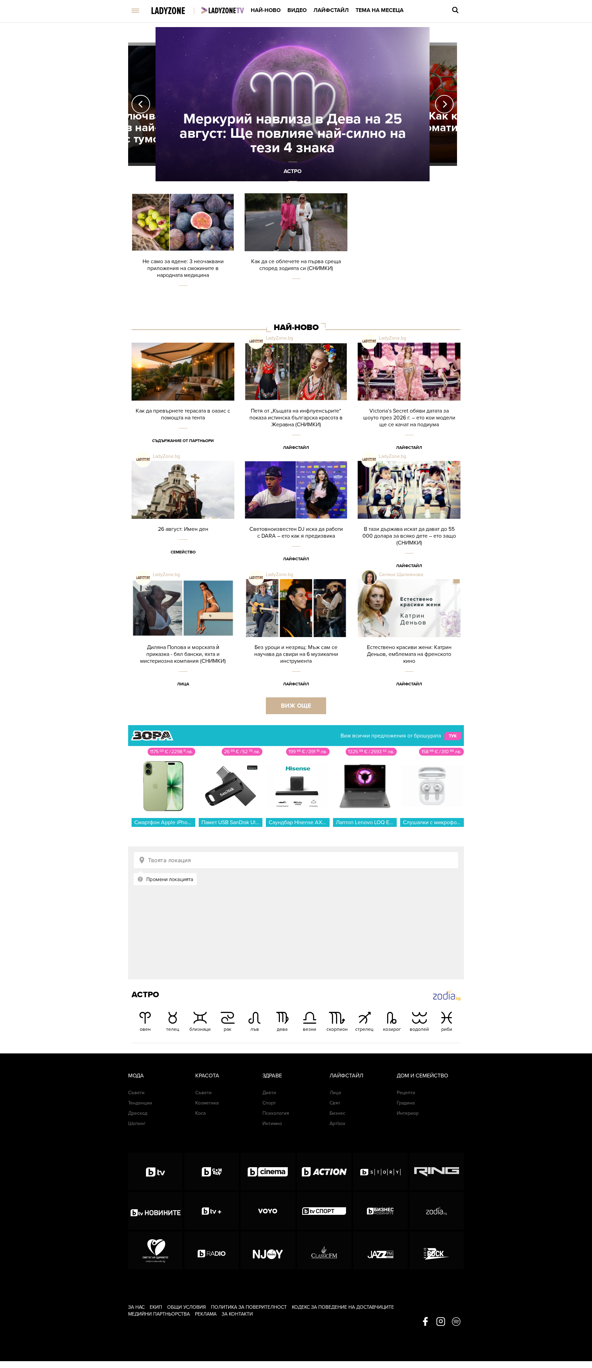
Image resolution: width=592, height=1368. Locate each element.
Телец (172, 1029)
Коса (200, 1113)
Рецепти (406, 1093)
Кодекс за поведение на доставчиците (343, 1307)
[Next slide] (444, 104)
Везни (309, 1029)
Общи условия (186, 1307)
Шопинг (137, 1123)
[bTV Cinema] (268, 1171)
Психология (275, 1113)
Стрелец (364, 1029)
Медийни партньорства (159, 1314)
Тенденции (140, 1103)
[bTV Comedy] (211, 1171)
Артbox (337, 1123)
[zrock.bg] (436, 1250)
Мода (136, 1075)
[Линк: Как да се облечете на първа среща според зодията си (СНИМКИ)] (296, 252)
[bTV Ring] (436, 1171)
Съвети (136, 1093)
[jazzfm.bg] (380, 1250)
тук (453, 736)
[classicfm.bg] (324, 1250)
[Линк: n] (293, 104)
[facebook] (425, 1322)
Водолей (419, 1029)
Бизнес (337, 1113)
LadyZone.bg (279, 338)
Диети (269, 1093)
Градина (406, 1103)
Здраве (272, 1075)
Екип (156, 1307)
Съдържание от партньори (183, 440)
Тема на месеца (380, 10)
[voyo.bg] (268, 1211)
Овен (145, 1029)
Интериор (408, 1113)
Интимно (272, 1123)
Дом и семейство (422, 1075)
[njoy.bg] (268, 1250)
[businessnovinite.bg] (380, 1211)
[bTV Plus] (211, 1211)
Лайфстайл (331, 10)
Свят (335, 1103)
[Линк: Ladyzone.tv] (222, 10)
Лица (183, 684)
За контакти (237, 1314)
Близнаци (200, 1029)
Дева (282, 1029)
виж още (296, 705)
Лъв (254, 1029)
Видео (297, 10)
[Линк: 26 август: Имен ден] (183, 520)
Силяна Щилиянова (401, 574)
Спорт (269, 1103)
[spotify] (456, 1322)
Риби (446, 1029)
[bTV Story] (380, 1171)
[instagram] (440, 1322)
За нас (136, 1307)
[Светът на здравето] (155, 1250)
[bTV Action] (324, 1171)
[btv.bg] (155, 1171)
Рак (227, 1029)
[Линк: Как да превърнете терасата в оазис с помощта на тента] (183, 402)
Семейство (183, 552)
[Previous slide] (141, 104)
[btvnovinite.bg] (155, 1211)
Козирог (392, 1029)
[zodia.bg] (436, 1211)
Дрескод (137, 1113)
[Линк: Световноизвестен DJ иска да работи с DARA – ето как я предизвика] (296, 520)
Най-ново (266, 10)
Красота (207, 1075)
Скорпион (337, 1029)
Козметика (207, 1103)
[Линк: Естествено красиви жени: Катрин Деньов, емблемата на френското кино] (409, 638)
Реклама (206, 1314)
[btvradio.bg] (211, 1250)
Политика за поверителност (249, 1307)
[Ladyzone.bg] (175, 11)
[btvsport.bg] (324, 1211)
